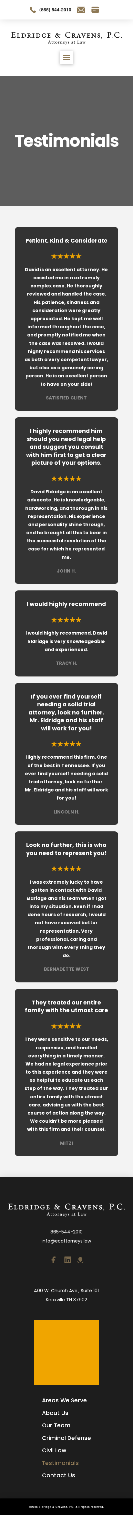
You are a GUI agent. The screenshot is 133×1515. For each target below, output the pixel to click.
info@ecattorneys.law (66, 1241)
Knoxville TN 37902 (66, 1299)
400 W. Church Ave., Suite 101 (66, 1290)
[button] (66, 57)
